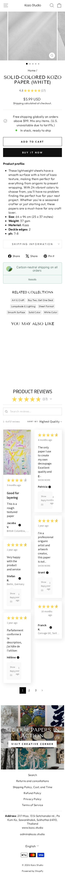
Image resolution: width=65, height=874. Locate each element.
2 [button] (29, 690)
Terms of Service (32, 805)
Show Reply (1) (43, 500)
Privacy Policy (32, 799)
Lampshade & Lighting (23, 306)
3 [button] (35, 690)
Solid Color (35, 312)
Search (32, 775)
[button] (51, 399)
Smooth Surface (16, 312)
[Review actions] (25, 479)
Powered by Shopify (32, 870)
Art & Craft (18, 300)
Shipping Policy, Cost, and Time (32, 787)
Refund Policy (32, 793)
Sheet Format (46, 306)
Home (32, 70)
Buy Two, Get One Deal (40, 300)
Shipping (18, 103)
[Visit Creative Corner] (32, 737)
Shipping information (32, 244)
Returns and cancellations (32, 781)
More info (32, 279)
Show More (44, 479)
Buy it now (32, 152)
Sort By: (33, 421)
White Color (50, 312)
